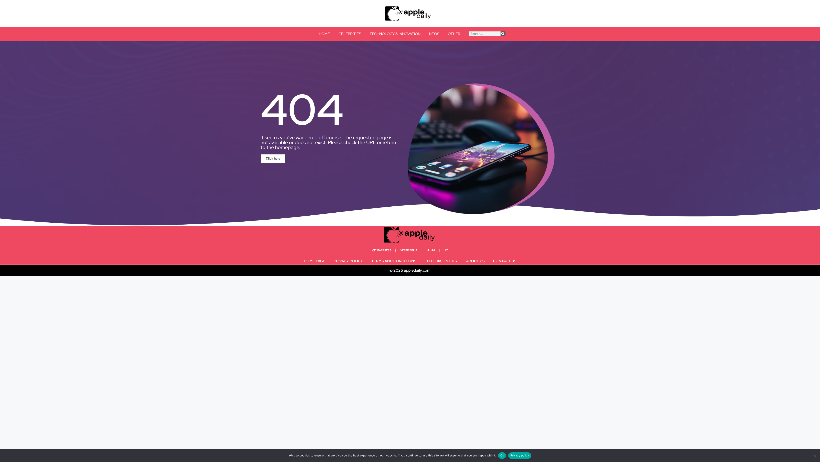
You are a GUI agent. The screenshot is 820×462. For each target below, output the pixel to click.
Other (454, 33)
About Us (475, 261)
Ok (502, 455)
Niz (446, 250)
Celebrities (349, 33)
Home (324, 33)
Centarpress (381, 250)
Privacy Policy (348, 261)
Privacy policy (519, 455)
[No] (815, 455)
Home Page (314, 261)
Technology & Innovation (395, 33)
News (434, 33)
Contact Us (504, 261)
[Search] (503, 33)
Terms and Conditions (393, 261)
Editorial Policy (441, 261)
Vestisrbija (408, 250)
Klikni (430, 250)
